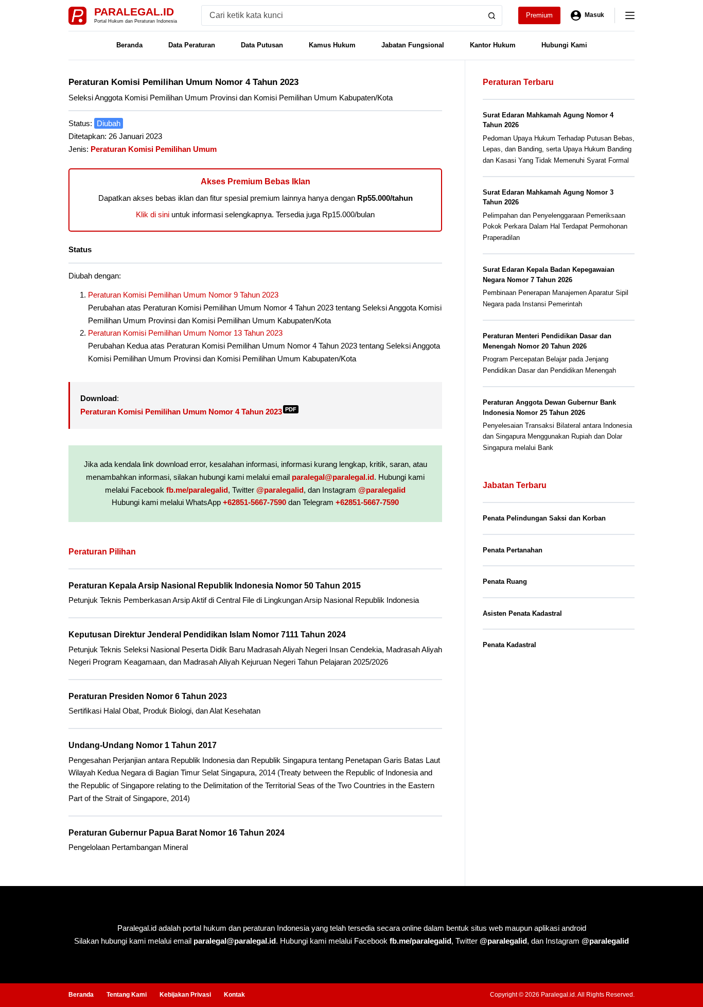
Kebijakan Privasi (185, 994)
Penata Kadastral (509, 645)
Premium (539, 15)
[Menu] (630, 15)
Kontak (234, 994)
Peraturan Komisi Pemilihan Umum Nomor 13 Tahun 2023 (185, 332)
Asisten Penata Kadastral (522, 613)
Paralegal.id (134, 12)
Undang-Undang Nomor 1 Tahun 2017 (142, 745)
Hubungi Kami (564, 45)
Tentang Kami (127, 994)
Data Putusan (262, 45)
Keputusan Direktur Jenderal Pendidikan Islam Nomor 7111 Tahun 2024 (207, 634)
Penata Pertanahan (512, 550)
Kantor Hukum (493, 45)
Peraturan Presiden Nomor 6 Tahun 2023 (147, 696)
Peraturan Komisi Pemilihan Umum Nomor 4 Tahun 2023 (188, 411)
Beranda (129, 45)
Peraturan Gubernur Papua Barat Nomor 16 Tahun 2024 (176, 832)
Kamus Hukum (332, 45)
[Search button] (492, 15)
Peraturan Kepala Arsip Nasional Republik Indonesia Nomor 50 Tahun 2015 (214, 585)
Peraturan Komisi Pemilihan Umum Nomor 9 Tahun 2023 (183, 294)
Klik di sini (152, 214)
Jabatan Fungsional (412, 45)
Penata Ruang (505, 581)
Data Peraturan (191, 45)
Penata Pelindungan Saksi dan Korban (544, 518)
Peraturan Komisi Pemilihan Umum (154, 149)
